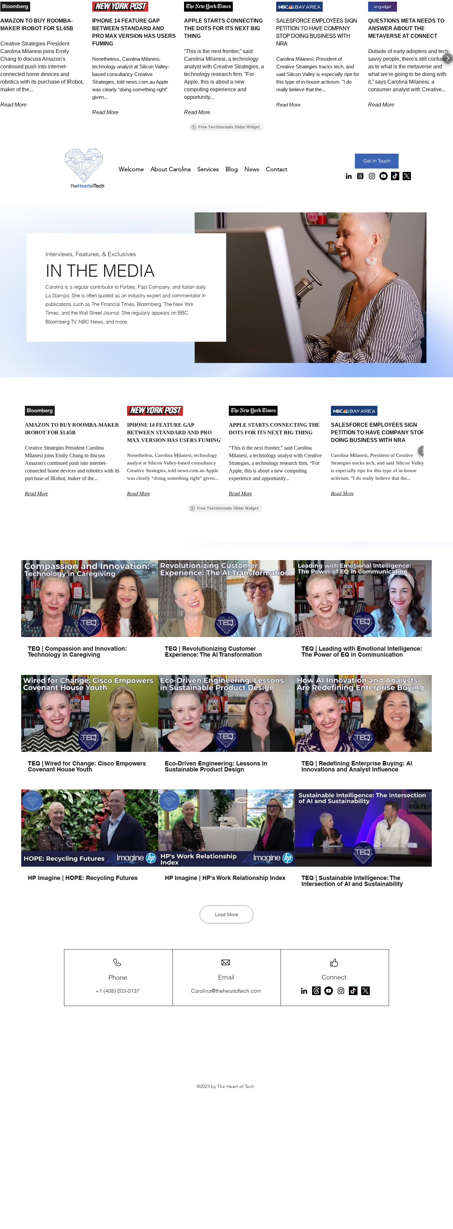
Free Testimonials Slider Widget (229, 127)
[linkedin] (349, 176)
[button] (5, 58)
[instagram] (372, 176)
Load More (226, 914)
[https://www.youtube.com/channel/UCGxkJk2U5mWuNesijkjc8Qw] (328, 990)
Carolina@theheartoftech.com (226, 990)
